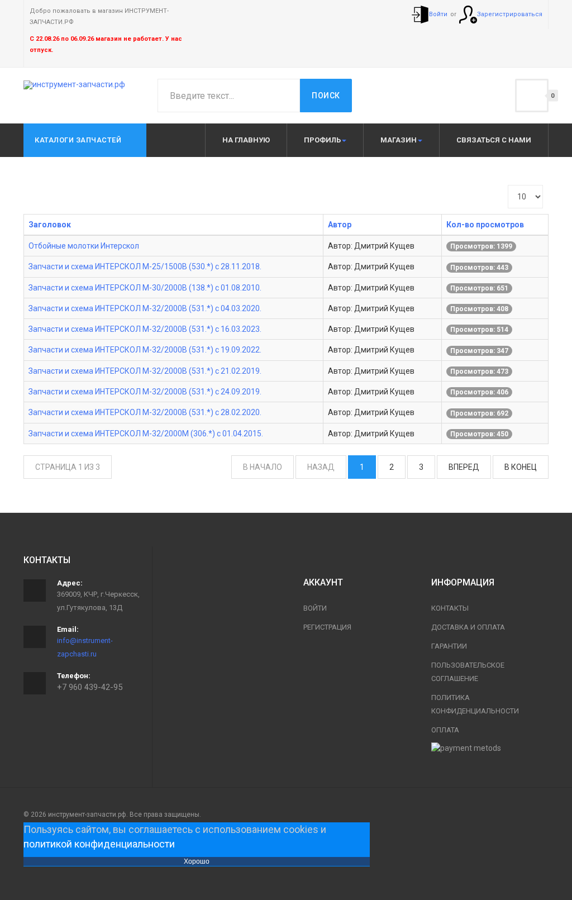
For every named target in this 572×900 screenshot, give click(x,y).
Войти (315, 608)
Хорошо (196, 861)
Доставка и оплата (468, 627)
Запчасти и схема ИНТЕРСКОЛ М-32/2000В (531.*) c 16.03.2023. (144, 329)
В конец (520, 467)
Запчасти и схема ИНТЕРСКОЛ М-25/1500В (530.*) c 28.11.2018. (144, 266)
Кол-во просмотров (485, 224)
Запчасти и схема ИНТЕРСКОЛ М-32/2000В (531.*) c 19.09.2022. (144, 349)
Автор (339, 224)
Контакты (450, 608)
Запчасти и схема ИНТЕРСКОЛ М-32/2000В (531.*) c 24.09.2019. (144, 391)
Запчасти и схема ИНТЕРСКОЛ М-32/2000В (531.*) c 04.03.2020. (144, 308)
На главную (246, 140)
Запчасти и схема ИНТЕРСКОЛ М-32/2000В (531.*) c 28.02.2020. (144, 412)
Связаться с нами (493, 140)
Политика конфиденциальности (475, 704)
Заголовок (49, 224)
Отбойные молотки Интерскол (83, 245)
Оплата (445, 730)
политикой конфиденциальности (99, 844)
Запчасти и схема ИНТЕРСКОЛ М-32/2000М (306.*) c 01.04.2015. (145, 433)
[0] (532, 95)
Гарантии (449, 646)
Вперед (464, 467)
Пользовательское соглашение (467, 672)
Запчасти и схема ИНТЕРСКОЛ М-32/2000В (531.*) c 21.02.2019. (144, 370)
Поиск (326, 95)
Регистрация (327, 627)
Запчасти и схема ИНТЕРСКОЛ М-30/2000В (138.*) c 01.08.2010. (144, 287)
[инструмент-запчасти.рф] (74, 84)
